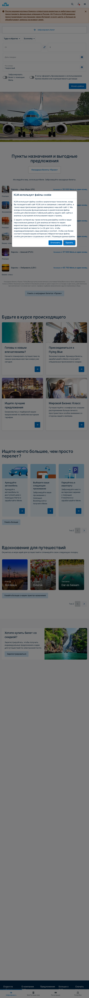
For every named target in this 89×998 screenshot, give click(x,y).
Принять (69, 243)
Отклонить (55, 243)
